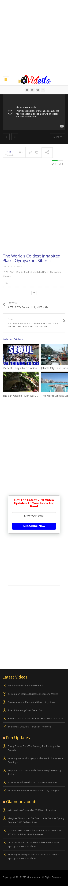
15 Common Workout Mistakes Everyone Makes (33, 693)
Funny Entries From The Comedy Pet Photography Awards (34, 748)
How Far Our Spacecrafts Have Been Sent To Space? (35, 718)
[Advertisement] (34, 37)
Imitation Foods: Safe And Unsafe (25, 685)
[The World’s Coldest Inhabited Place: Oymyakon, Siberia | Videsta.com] (33, 79)
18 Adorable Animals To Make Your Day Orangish (33, 790)
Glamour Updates (22, 801)
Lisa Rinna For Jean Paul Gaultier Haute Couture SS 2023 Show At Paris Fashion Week (34, 832)
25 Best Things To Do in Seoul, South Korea (29, 368)
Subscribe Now (34, 526)
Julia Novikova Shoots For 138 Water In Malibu (32, 810)
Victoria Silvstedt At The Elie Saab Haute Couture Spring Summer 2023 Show (33, 844)
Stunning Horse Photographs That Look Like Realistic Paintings (35, 760)
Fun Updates (18, 737)
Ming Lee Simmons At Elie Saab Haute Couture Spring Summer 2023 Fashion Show (36, 820)
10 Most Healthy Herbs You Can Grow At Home (32, 782)
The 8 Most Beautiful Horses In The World (29, 726)
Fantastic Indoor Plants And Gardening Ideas (31, 702)
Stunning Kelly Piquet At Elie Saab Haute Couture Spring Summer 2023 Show (33, 856)
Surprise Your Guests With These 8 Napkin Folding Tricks (34, 772)
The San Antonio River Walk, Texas (23, 395)
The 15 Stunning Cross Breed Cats (26, 710)
